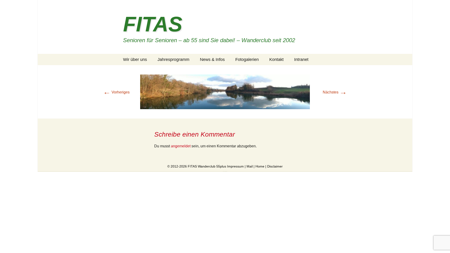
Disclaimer (275, 166)
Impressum (235, 166)
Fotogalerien (247, 59)
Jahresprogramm (173, 59)
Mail (250, 166)
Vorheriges (116, 92)
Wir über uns (135, 59)
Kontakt (276, 59)
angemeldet (181, 146)
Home (259, 166)
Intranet (301, 59)
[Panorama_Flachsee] (225, 91)
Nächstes (335, 92)
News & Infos (212, 59)
